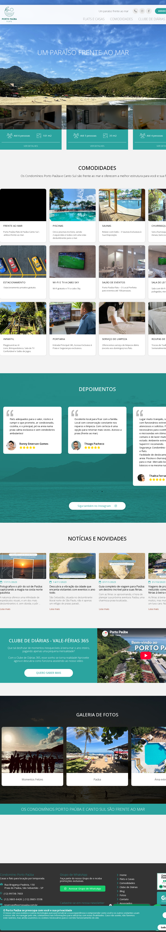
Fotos (122, 895)
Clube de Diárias (151, 19)
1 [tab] (92, 491)
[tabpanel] (97, 430)
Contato (124, 899)
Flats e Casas (94, 19)
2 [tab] (97, 491)
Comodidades (121, 19)
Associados (125, 903)
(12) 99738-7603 (13, 893)
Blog (122, 891)
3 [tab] (102, 491)
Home (123, 875)
